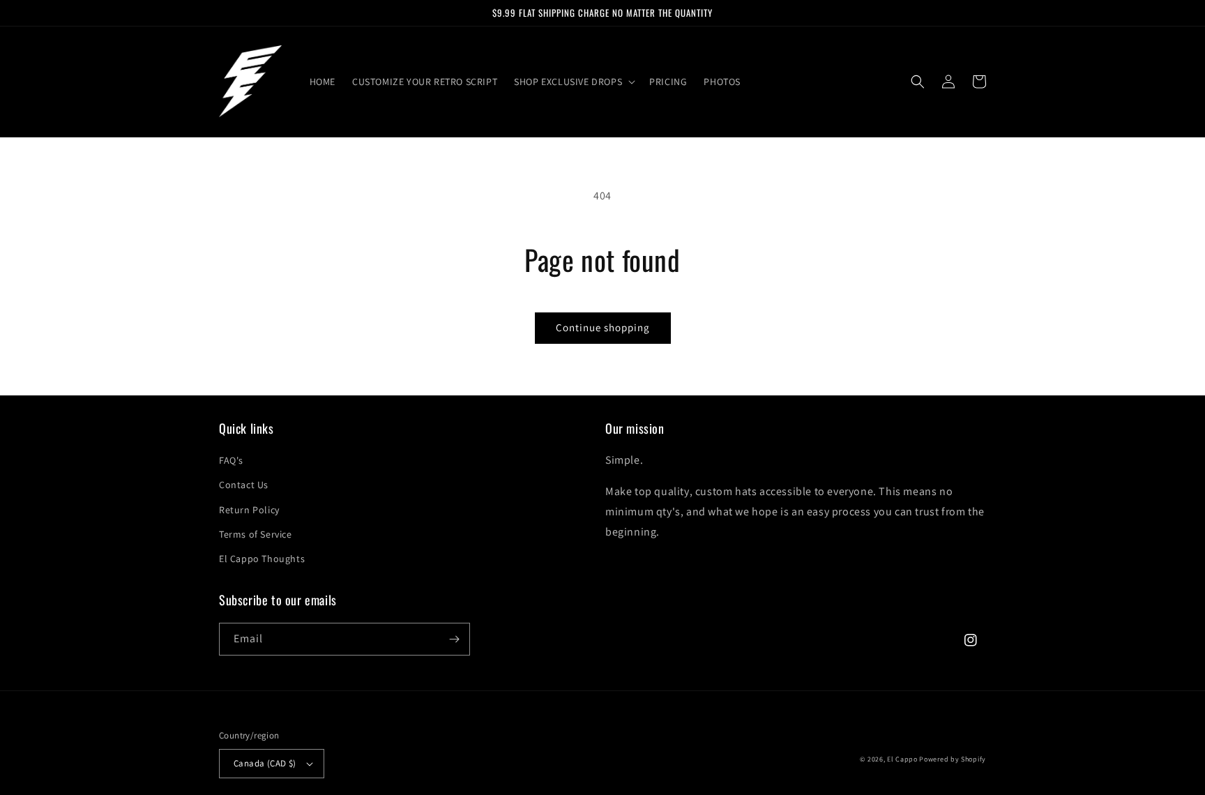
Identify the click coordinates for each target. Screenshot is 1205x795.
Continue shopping (603, 327)
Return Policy (249, 509)
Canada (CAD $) (265, 763)
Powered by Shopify (952, 759)
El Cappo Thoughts (262, 558)
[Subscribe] (454, 639)
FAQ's (231, 460)
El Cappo (902, 759)
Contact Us (243, 484)
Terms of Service (255, 534)
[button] (573, 81)
